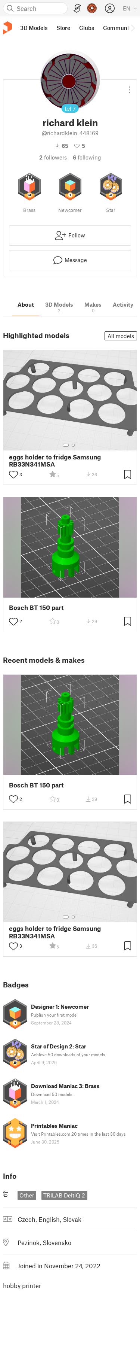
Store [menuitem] (63, 27)
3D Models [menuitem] (33, 27)
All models (121, 336)
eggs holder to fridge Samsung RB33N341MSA (55, 460)
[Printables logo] (7, 27)
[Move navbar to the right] (132, 27)
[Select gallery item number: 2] (73, 445)
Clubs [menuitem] (86, 27)
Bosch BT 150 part (36, 607)
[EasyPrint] (77, 8)
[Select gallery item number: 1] (66, 445)
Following (87, 157)
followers (53, 157)
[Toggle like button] (13, 474)
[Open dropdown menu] (129, 86)
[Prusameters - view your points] (92, 8)
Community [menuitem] (118, 27)
